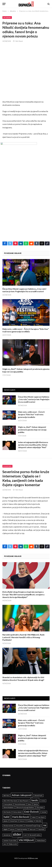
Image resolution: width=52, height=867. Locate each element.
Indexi (34, 817)
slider (17, 834)
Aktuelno (7, 17)
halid (6, 816)
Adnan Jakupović (22, 795)
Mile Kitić (38, 821)
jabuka (6, 821)
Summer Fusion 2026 (10, 840)
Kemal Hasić (14, 821)
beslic (34, 800)
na (44, 825)
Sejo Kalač (41, 829)
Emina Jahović (17, 812)
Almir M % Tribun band (10, 800)
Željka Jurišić (13, 844)
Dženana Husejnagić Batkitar (25, 807)
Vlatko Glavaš (41, 840)
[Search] (48, 4)
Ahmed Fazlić (38, 795)
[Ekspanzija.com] (26, 4)
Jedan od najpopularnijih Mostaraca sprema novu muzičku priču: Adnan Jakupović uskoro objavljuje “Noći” (33, 445)
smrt (25, 835)
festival (44, 812)
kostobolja (30, 821)
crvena (43, 800)
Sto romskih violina (35, 835)
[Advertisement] (26, 73)
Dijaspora (7, 466)
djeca (29, 804)
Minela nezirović (9, 825)
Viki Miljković (26, 840)
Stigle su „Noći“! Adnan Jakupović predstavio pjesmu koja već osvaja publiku (32, 429)
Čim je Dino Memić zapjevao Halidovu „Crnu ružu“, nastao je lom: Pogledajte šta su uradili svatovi (33, 399)
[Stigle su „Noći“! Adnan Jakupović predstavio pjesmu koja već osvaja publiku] (26, 352)
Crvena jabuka (8, 804)
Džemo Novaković (9, 807)
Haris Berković (20, 816)
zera (5, 844)
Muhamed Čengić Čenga (33, 825)
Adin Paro (6, 795)
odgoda (6, 829)
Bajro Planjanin (24, 800)
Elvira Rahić (40, 807)
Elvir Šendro (7, 812)
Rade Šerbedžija (22, 829)
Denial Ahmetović (20, 804)
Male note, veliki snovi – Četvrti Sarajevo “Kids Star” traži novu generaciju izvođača (31, 414)
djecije (36, 804)
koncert (22, 821)
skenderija (7, 835)
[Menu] (4, 4)
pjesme (12, 829)
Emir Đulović (31, 811)
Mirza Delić (19, 825)
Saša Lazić (33, 829)
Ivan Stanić (41, 817)
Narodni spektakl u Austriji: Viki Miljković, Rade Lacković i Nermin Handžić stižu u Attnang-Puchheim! (23, 637)
